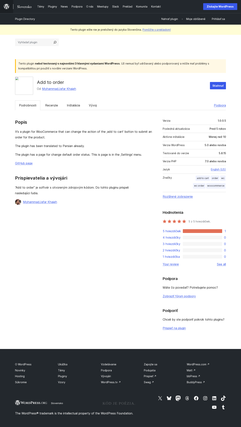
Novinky (20, 370)
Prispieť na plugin (174, 328)
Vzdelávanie (108, 364)
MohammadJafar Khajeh (59, 89)
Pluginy (62, 376)
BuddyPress (196, 382)
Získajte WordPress (220, 6)
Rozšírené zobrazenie (178, 196)
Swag (149, 382)
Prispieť (150, 376)
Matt (191, 370)
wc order (199, 185)
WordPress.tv (111, 382)
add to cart (203, 178)
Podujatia (150, 370)
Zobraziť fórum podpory (179, 296)
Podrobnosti (27, 105)
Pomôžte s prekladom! (157, 29)
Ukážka (62, 364)
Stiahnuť (217, 85)
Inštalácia (73, 105)
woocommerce (215, 185)
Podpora (220, 105)
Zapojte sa (150, 364)
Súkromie (21, 382)
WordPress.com (198, 364)
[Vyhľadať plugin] (55, 42)
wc (222, 178)
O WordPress (23, 364)
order (215, 178)
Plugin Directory (25, 18)
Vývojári (106, 376)
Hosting (20, 376)
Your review (171, 264)
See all (221, 264)
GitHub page (24, 163)
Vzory (61, 382)
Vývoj (93, 105)
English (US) (218, 169)
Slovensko (57, 403)
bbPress (193, 376)
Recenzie (51, 105)
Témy (61, 370)
